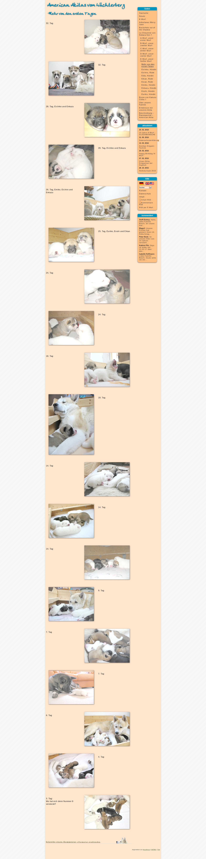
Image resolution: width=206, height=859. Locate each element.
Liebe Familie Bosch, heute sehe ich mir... (147, 258)
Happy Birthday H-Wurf (147, 154)
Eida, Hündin (148, 76)
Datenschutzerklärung (149, 140)
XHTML (153, 849)
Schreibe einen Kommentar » (73, 842)
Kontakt (142, 191)
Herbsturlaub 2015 (147, 171)
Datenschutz (145, 194)
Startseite (143, 13)
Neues (142, 16)
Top (158, 849)
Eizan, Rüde (147, 82)
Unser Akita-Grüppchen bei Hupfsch (145, 163)
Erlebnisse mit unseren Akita (146, 109)
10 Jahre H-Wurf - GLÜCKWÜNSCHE (147, 134)
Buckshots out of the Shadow (147, 29)
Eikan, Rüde (147, 79)
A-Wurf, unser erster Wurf (146, 39)
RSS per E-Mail (146, 207)
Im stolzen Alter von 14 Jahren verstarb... (146, 240)
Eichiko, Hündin (149, 69)
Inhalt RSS (146, 200)
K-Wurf (142, 19)
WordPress (146, 849)
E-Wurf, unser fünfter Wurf (146, 60)
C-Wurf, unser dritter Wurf (147, 50)
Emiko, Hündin (148, 85)
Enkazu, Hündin (149, 88)
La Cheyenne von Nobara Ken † (147, 34)
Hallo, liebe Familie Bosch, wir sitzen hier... (147, 222)
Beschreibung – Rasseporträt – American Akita (146, 115)
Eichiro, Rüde (148, 73)
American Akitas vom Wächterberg (86, 5)
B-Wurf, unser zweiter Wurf (146, 44)
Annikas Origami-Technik (147, 147)
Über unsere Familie (145, 104)
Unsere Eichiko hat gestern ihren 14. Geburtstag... (147, 231)
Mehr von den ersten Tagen (72, 13)
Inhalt (141, 197)
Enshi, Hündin (148, 91)
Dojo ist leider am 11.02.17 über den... (146, 248)
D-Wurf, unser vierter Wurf (147, 55)
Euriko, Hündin (148, 94)
